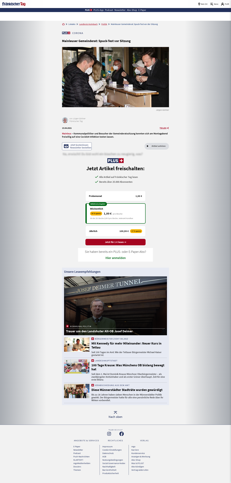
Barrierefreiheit (109, 470)
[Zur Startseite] (63, 24)
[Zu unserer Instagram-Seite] (109, 434)
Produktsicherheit (110, 473)
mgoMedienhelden (81, 463)
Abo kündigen (137, 466)
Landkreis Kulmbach (88, 24)
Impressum (107, 446)
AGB (104, 456)
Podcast (77, 453)
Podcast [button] (109, 10)
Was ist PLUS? (137, 463)
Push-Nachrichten (81, 456)
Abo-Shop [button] (132, 10)
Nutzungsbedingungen (112, 460)
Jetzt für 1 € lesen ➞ (115, 242)
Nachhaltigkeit (108, 466)
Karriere (135, 449)
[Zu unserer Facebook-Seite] (121, 433)
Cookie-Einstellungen (112, 449)
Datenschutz (108, 453)
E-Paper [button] (142, 10)
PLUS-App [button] (98, 10)
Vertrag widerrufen (139, 470)
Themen (77, 470)
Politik (104, 24)
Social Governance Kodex (113, 463)
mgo (133, 446)
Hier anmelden (115, 258)
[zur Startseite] (13, 3)
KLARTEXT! (78, 460)
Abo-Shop (135, 460)
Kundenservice (138, 453)
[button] (88, 10)
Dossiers (77, 466)
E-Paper (76, 446)
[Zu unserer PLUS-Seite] (66, 33)
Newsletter (78, 449)
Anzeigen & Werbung (140, 456)
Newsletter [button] (120, 10)
